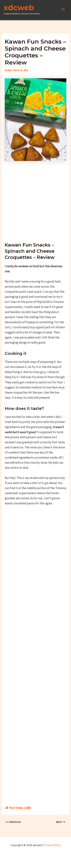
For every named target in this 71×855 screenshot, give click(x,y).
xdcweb (19, 7)
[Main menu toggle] (63, 9)
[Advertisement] (35, 199)
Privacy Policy (52, 845)
